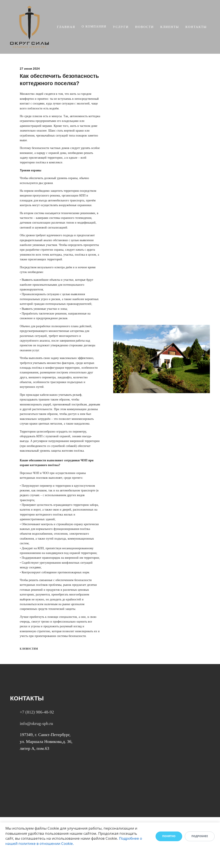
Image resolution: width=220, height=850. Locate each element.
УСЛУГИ (121, 27)
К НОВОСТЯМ (29, 648)
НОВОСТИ (144, 27)
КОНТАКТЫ (196, 27)
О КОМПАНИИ (94, 26)
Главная (66, 27)
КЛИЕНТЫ (169, 27)
